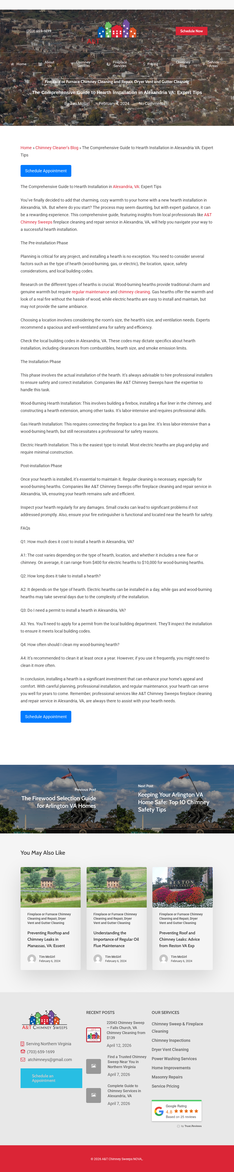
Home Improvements (171, 1067)
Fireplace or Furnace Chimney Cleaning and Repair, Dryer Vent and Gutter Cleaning (117, 81)
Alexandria (122, 186)
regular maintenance (90, 291)
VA (136, 186)
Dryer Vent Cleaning (170, 1049)
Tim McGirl (80, 103)
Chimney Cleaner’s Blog (56, 147)
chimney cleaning (134, 291)
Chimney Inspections (171, 1040)
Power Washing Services (174, 1058)
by (191, 1126)
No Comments (152, 103)
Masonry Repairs (167, 1077)
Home (26, 147)
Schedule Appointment (46, 170)
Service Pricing (165, 1086)
